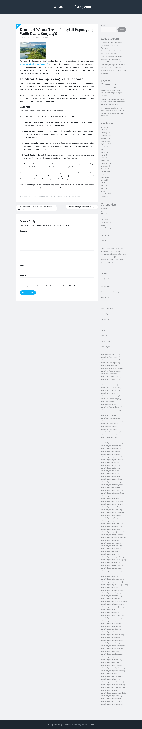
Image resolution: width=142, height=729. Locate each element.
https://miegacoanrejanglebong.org (113, 640)
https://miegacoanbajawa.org (110, 598)
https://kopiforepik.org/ (109, 401)
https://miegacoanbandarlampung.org (113, 537)
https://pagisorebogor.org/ (110, 415)
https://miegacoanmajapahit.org (111, 571)
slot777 (103, 330)
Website (23, 275)
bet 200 (103, 241)
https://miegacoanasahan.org (110, 643)
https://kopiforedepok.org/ (110, 423)
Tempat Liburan (60, 196)
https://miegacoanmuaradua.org (111, 529)
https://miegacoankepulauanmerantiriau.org (116, 601)
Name (22, 255)
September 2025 (106, 144)
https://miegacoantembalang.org (112, 568)
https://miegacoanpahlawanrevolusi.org (114, 693)
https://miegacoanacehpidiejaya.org (113, 668)
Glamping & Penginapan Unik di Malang (81, 207)
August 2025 (105, 147)
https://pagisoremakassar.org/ (111, 376)
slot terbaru (105, 303)
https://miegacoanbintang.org (111, 593)
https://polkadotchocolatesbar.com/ (34, 64)
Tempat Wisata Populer (72, 196)
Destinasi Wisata (27, 196)
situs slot (104, 268)
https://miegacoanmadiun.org (111, 698)
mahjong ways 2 (106, 286)
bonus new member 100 (108, 88)
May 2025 (104, 155)
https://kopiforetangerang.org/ (111, 371)
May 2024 (104, 188)
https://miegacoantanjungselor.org (112, 535)
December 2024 (106, 169)
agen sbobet (115, 248)
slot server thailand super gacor (111, 292)
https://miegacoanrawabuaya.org (112, 501)
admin (37, 37)
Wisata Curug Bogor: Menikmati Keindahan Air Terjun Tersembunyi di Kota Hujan (113, 70)
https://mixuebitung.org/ (109, 365)
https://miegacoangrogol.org (110, 507)
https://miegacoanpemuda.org (111, 448)
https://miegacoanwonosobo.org (112, 479)
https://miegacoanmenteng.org (111, 515)
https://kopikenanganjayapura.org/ (113, 368)
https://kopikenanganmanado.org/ (112, 421)
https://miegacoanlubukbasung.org (113, 526)
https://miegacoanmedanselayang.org (113, 560)
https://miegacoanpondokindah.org (113, 504)
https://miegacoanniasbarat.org (111, 618)
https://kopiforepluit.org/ (110, 404)
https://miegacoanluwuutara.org (112, 632)
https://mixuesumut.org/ (109, 437)
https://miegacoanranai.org (110, 473)
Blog (102, 211)
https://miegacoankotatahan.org (111, 476)
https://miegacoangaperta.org (111, 562)
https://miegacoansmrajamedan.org (112, 704)
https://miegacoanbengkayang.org (112, 682)
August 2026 (105, 127)
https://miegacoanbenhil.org (110, 496)
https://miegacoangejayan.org (111, 446)
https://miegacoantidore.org (110, 468)
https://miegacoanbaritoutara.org (112, 654)
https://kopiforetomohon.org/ (111, 407)
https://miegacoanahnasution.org (112, 443)
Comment (24, 231)
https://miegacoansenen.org (110, 487)
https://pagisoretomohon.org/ (111, 388)
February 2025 (106, 163)
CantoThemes (89, 725)
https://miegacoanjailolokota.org (112, 665)
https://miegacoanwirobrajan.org (112, 565)
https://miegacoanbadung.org (111, 623)
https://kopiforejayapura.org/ (111, 363)
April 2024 (104, 191)
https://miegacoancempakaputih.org (113, 685)
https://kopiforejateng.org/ (110, 357)
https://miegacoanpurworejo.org (112, 657)
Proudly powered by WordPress (59, 725)
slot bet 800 (105, 319)
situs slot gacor (106, 314)
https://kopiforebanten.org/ (110, 354)
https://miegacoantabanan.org (111, 626)
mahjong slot (105, 325)
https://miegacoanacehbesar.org (111, 629)
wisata (47, 37)
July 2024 (104, 183)
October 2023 (105, 197)
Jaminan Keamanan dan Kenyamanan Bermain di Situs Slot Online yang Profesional (113, 113)
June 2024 (104, 185)
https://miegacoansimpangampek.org (113, 648)
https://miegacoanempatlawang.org (113, 646)
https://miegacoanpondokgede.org (112, 512)
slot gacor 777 (105, 279)
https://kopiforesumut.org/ (110, 360)
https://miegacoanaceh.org (110, 471)
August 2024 (105, 180)
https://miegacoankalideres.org (111, 510)
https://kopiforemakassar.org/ (111, 410)
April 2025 (104, 158)
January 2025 (105, 166)
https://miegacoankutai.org (110, 662)
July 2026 (104, 130)
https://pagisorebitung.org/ (110, 390)
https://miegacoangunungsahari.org (113, 687)
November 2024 (106, 172)
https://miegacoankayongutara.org (112, 579)
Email (22, 265)
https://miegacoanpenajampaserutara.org (114, 532)
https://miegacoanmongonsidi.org (112, 557)
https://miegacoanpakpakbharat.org (113, 671)
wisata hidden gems (107, 228)
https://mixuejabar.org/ (109, 435)
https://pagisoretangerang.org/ (111, 418)
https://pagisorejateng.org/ (110, 396)
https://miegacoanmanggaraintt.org (113, 615)
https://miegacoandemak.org (110, 673)
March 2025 (105, 160)
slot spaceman (105, 341)
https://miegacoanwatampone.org (112, 651)
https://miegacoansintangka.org (111, 596)
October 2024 (105, 174)
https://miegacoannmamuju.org (111, 612)
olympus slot (105, 297)
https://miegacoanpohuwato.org (112, 582)
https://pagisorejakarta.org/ (110, 379)
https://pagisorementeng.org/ (111, 385)
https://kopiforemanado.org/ (111, 432)
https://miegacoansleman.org (110, 551)
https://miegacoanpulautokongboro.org (114, 585)
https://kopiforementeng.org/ (111, 399)
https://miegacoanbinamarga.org (112, 485)
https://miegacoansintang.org (111, 454)
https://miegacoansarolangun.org (112, 676)
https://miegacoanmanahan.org (111, 576)
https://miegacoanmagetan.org (111, 621)
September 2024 (106, 177)
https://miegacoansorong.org (111, 543)
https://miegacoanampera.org (111, 482)
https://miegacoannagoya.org (111, 554)
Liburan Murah (37, 196)
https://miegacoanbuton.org (110, 637)
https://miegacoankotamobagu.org (112, 604)
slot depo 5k (105, 235)
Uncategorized (106, 222)
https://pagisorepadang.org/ (110, 393)
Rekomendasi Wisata (48, 196)
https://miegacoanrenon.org (110, 451)
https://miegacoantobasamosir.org (112, 635)
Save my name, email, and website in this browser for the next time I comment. (52, 286)
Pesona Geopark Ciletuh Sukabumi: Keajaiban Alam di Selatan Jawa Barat (113, 101)
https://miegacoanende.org (110, 462)
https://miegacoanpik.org (109, 518)
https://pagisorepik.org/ (109, 374)
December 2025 (106, 135)
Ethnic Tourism (106, 214)
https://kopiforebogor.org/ (110, 429)
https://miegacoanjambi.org (110, 540)
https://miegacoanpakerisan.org (111, 696)
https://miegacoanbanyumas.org (111, 587)
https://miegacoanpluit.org (110, 521)
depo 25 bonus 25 (107, 308)
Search (103, 25)
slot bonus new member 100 (110, 108)
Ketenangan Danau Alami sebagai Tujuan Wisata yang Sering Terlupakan (111, 45)
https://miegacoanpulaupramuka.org (113, 457)
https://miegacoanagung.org (110, 465)
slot (102, 217)
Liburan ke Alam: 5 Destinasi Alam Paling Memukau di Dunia (35, 208)
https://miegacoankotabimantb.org (112, 493)
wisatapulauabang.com (72, 6)
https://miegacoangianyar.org (111, 548)
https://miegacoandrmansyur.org (112, 701)
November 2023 (106, 194)
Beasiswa (104, 208)
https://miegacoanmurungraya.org (112, 607)
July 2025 (104, 149)
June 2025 (104, 152)
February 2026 (106, 133)
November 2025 (106, 138)
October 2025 (105, 141)
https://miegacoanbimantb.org (111, 609)
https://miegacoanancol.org (110, 690)
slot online (104, 219)
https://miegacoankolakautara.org (112, 523)
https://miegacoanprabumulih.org (112, 460)
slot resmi (104, 273)
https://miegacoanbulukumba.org (112, 590)
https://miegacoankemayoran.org (112, 490)
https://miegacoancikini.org (110, 499)
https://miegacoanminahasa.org (111, 546)
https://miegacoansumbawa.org (111, 660)
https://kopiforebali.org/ (109, 426)
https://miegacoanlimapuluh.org (111, 679)
